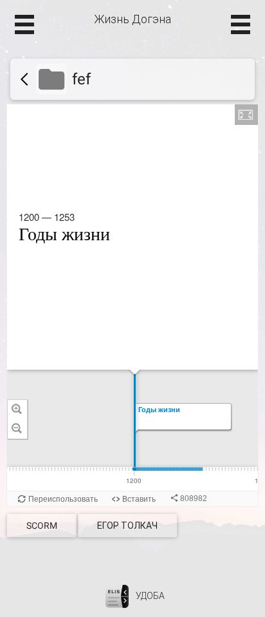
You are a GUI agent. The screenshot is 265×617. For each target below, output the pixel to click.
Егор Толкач (127, 525)
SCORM (41, 525)
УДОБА (150, 596)
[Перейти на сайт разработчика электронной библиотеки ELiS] (117, 596)
